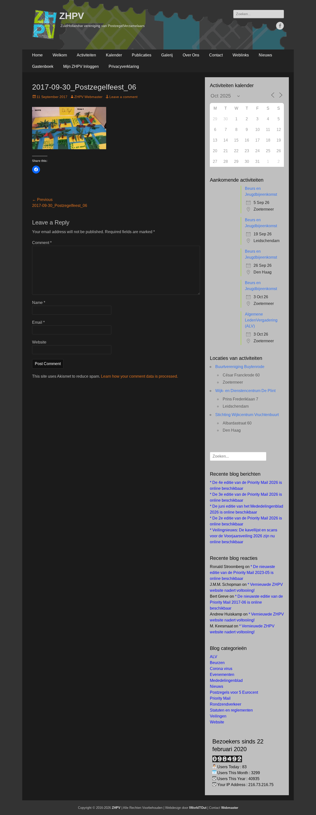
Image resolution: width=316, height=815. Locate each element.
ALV (213, 657)
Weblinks (241, 55)
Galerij (167, 55)
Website (39, 342)
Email (38, 322)
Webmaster (229, 808)
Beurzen (217, 663)
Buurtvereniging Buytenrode (239, 367)
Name (38, 302)
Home (37, 55)
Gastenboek (42, 66)
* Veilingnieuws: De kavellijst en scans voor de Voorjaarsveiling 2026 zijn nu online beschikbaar (243, 536)
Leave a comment (123, 97)
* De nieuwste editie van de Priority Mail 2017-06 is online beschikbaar (246, 602)
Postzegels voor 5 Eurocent (234, 692)
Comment (42, 243)
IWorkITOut (197, 808)
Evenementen (222, 674)
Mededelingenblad (226, 680)
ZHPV (71, 16)
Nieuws (265, 55)
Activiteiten (86, 55)
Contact (216, 55)
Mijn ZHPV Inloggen (81, 66)
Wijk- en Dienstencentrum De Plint (245, 391)
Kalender (114, 55)
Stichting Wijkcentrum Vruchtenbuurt (247, 415)
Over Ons (191, 55)
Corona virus (221, 669)
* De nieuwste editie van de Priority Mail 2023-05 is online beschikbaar (242, 573)
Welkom (60, 55)
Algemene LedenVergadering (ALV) (261, 320)
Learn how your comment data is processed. (139, 376)
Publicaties (141, 55)
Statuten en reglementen (231, 710)
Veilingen (218, 716)
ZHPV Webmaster (88, 97)
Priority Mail (220, 698)
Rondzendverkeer (225, 704)
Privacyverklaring (124, 66)
